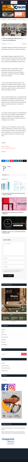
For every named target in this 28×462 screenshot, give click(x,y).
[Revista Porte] (14, 2)
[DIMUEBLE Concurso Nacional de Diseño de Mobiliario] (14, 204)
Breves (2, 332)
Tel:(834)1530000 (5, 146)
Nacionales (24, 43)
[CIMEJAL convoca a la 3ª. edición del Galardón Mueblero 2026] (14, 223)
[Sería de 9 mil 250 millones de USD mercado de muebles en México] (14, 185)
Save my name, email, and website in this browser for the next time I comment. (13, 270)
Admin (4, 43)
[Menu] (2, 2)
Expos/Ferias (4, 334)
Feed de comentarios (5, 368)
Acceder (3, 363)
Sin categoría (4, 344)
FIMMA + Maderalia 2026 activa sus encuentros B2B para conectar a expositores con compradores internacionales (13, 432)
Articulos (3, 329)
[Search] (26, 2)
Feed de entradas (5, 365)
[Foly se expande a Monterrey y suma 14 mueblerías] (14, 29)
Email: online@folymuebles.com (8, 148)
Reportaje (3, 342)
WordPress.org (4, 370)
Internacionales (4, 337)
